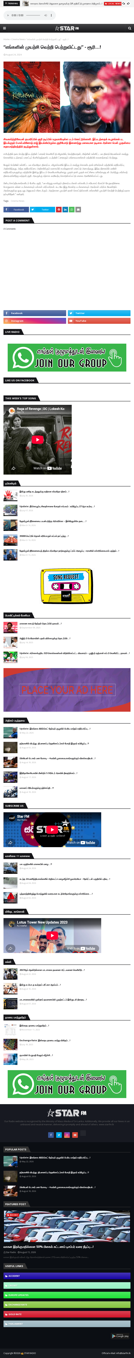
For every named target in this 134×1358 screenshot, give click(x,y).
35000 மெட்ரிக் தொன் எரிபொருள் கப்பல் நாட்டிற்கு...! (44, 536)
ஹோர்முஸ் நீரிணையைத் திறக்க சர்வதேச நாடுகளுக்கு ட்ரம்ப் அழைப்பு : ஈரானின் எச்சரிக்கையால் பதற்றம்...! (69, 550)
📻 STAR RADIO (28, 1353)
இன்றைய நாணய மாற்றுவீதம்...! (34, 1025)
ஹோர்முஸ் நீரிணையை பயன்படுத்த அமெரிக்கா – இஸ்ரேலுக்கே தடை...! (53, 521)
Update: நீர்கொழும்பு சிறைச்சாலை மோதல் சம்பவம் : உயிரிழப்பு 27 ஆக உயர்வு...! (57, 506)
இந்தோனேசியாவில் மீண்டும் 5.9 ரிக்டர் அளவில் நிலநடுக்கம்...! (48, 773)
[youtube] (99, 321)
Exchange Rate (18, 1304)
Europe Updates (19, 1295)
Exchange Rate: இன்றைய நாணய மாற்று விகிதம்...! (45, 1040)
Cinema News (18, 39)
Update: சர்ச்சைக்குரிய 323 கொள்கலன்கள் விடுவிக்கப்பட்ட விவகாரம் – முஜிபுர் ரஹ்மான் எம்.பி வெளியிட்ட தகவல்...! (75, 653)
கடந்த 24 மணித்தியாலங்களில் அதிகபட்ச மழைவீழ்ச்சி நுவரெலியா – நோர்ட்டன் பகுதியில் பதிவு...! (65, 878)
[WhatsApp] (83, 1133)
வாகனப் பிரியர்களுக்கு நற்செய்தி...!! (37, 787)
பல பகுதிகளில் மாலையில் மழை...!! (36, 864)
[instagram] (34, 321)
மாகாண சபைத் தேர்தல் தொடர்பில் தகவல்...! (41, 623)
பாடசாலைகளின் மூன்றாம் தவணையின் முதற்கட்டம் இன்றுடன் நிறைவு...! (53, 999)
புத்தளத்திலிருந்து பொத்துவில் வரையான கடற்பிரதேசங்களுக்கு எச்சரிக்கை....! (56, 893)
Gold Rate (15, 1314)
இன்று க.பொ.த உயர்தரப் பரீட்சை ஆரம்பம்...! (40, 984)
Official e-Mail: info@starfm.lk (116, 1353)
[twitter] (99, 313)
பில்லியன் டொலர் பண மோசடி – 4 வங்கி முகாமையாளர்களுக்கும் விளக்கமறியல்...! (57, 758)
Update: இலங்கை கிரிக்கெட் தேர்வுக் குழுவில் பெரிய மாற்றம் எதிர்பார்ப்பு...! (55, 728)
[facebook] (34, 313)
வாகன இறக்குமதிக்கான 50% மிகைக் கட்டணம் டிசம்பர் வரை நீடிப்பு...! (48, 1246)
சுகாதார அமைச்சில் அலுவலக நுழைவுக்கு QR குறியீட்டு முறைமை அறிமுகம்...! (66, 3)
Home (6, 39)
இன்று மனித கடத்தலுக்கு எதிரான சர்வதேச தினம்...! (44, 491)
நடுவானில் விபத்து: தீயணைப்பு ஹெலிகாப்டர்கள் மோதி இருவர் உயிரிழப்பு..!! (54, 743)
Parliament (16, 1323)
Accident (14, 1275)
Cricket (13, 1285)
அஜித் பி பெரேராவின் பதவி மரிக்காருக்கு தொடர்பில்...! (45, 638)
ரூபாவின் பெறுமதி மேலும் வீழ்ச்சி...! (36, 1055)
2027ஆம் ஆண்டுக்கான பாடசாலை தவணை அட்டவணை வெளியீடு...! (52, 969)
